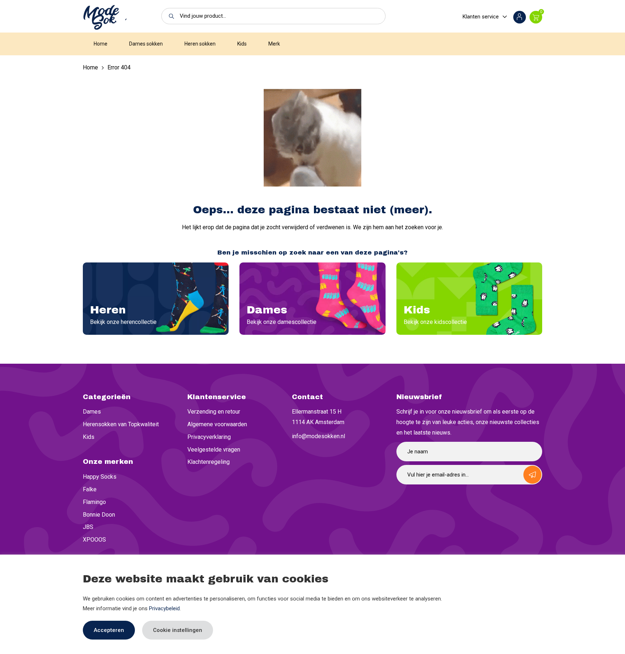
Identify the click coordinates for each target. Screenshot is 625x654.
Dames (92, 411)
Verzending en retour (213, 411)
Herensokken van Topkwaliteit (121, 424)
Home (100, 44)
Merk (274, 44)
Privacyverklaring (209, 436)
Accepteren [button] (109, 630)
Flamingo (94, 502)
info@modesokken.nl (318, 436)
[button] (169, 16)
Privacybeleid (164, 608)
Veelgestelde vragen (213, 449)
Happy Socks (99, 476)
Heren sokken (200, 44)
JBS (88, 526)
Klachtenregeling (208, 461)
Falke (90, 489)
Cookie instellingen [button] (177, 630)
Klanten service (481, 16)
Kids (242, 44)
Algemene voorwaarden (217, 424)
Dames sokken (146, 44)
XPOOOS (94, 539)
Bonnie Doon (99, 514)
